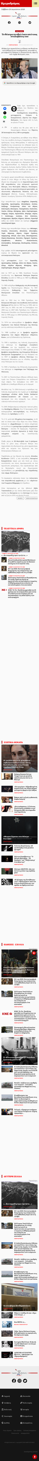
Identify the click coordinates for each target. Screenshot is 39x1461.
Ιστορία (25, 1409)
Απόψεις (7, 1403)
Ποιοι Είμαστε (7, 1430)
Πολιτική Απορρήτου (29, 1430)
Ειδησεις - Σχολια (14, 944)
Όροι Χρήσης (17, 1430)
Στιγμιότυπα (27, 1416)
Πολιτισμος (19, 31)
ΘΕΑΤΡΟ (20, 498)
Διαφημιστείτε (25, 1433)
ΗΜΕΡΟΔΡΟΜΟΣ (13, 45)
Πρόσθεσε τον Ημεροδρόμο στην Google (21, 83)
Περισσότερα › (33, 948)
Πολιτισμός (27, 1403)
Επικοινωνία (15, 1433)
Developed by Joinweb (31, 1452)
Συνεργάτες (27, 1423)
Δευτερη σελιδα (13, 1176)
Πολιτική (7, 1409)
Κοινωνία (26, 1396)
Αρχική (7, 1396)
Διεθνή (6, 1423)
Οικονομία (8, 1416)
